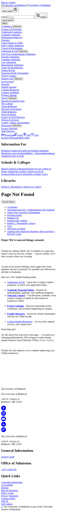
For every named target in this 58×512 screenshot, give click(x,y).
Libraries (5, 40)
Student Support (8, 87)
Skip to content (8, 2)
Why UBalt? (7, 103)
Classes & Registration (11, 48)
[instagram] (3, 415)
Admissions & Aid (16, 282)
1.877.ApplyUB (9, 469)
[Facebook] (3, 409)
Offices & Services (10, 120)
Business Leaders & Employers (16, 150)
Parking (4, 487)
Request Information (10, 138)
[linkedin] (3, 426)
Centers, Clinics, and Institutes (15, 122)
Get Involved (7, 81)
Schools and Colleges (17, 220)
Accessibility (7, 485)
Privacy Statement (9, 496)
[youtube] (3, 420)
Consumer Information (11, 482)
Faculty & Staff (16, 156)
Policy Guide (7, 493)
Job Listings (6, 504)
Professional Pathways (11, 37)
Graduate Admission (10, 59)
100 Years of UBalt (16, 228)
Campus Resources (10, 89)
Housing (5, 84)
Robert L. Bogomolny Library (15, 187)
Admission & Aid (9, 51)
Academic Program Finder (20, 290)
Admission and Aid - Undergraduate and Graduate (30, 210)
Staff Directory (8, 131)
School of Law (34, 169)
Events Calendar (9, 95)
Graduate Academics (11, 35)
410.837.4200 (7, 457)
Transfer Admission (10, 57)
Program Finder (14, 215)
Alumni (34, 150)
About (4, 98)
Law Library (35, 187)
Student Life (7, 78)
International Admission (12, 65)
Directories (6, 125)
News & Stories (8, 114)
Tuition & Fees (8, 70)
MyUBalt (24, 138)
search (4, 17)
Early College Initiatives (12, 45)
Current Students (18, 153)
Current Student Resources (19, 321)
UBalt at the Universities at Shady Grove (28, 174)
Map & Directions (9, 490)
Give (9, 226)
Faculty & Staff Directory (13, 117)
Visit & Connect (8, 76)
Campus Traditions (10, 92)
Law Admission (8, 62)
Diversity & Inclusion (11, 109)
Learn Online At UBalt (12, 43)
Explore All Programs (11, 29)
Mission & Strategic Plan (13, 101)
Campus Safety (8, 498)
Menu (4, 23)
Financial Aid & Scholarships (15, 73)
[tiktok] (3, 431)
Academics (6, 26)
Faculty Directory (9, 128)
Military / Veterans (34, 153)
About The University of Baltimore (23, 212)
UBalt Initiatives (9, 112)
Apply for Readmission (12, 67)
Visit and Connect (16, 295)
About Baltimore (9, 106)
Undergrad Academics (11, 32)
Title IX (4, 501)
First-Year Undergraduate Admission (18, 54)
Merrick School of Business (14, 169)
